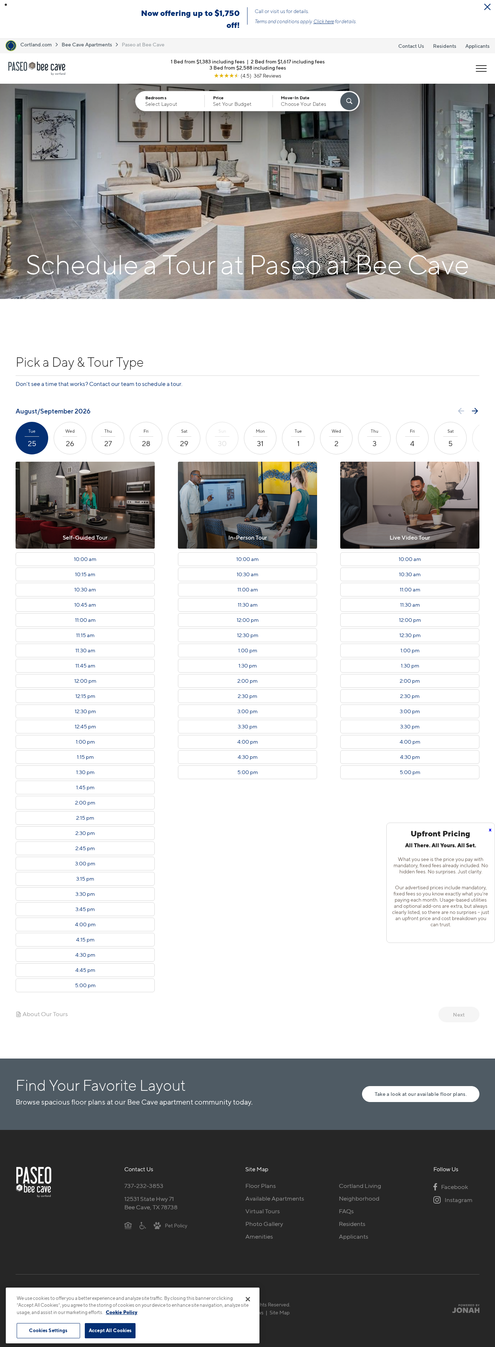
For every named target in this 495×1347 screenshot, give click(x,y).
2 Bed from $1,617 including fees (288, 61)
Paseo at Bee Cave (143, 44)
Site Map (280, 1312)
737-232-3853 (143, 1185)
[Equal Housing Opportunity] (128, 1225)
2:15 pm (85, 818)
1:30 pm (85, 772)
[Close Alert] (487, 7)
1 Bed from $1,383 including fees (208, 61)
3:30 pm (85, 894)
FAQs (346, 1211)
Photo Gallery (264, 1223)
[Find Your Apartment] (349, 101)
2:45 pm (85, 848)
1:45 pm (85, 787)
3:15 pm (85, 879)
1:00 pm (85, 742)
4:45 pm (85, 970)
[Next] (474, 410)
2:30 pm (85, 833)
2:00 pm (85, 802)
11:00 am (85, 620)
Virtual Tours (262, 1211)
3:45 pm (85, 909)
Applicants (477, 46)
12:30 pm (85, 711)
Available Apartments (274, 1198)
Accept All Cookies (110, 1330)
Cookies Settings (48, 1330)
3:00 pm (85, 863)
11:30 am (85, 650)
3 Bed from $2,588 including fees (247, 68)
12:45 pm (85, 726)
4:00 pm (85, 924)
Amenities (259, 1236)
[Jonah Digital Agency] (462, 1308)
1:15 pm (85, 757)
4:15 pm (85, 939)
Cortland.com (36, 44)
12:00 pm (85, 681)
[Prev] (461, 410)
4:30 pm (85, 955)
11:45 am (85, 665)
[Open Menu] (481, 68)
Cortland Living (360, 1185)
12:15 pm (85, 696)
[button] (6, 5)
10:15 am (85, 574)
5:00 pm (85, 985)
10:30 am (85, 589)
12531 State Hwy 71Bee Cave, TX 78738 (151, 1203)
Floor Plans (260, 1185)
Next (459, 1014)
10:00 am (85, 559)
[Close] (248, 1299)
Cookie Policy (121, 1312)
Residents (444, 46)
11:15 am (85, 635)
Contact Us (411, 46)
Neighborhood (359, 1198)
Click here (323, 21)
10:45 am (85, 605)
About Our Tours (44, 1014)
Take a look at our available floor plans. (421, 1094)
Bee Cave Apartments (87, 44)
